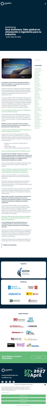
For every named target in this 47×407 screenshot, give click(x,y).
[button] (45, 384)
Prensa (36, 112)
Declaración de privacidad (25, 405)
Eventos (36, 81)
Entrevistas (37, 80)
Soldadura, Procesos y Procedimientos (38, 118)
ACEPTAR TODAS (23, 395)
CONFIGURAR (23, 402)
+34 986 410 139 (6, 377)
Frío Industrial (38, 85)
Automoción (37, 68)
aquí (14, 390)
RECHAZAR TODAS (23, 399)
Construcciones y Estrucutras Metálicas (38, 71)
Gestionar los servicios (5, 392)
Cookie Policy (18, 405)
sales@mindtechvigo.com (10, 375)
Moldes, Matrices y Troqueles (37, 103)
